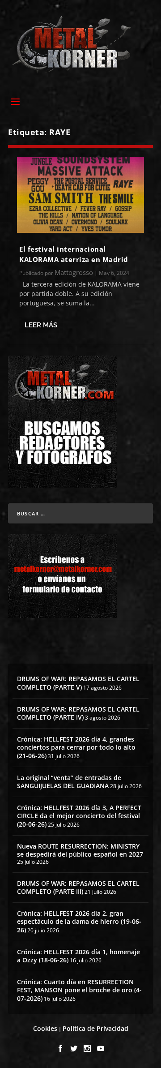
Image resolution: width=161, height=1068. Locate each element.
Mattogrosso (74, 272)
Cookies (45, 1028)
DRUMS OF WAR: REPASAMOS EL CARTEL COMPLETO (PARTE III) (78, 887)
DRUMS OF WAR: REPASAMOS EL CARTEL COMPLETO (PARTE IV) (78, 713)
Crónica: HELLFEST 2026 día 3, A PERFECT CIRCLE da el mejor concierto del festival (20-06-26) (79, 815)
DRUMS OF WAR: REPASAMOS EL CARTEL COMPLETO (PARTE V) (78, 682)
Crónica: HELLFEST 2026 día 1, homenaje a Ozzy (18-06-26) (78, 956)
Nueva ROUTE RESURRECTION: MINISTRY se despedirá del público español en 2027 (80, 850)
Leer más (41, 325)
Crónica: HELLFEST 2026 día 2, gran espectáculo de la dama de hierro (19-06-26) (79, 921)
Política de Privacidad (95, 1028)
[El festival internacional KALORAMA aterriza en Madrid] (80, 195)
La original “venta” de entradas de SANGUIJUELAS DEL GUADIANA (69, 781)
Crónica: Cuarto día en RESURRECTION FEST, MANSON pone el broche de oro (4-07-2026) (79, 990)
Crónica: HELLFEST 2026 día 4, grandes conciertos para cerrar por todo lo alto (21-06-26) (76, 747)
